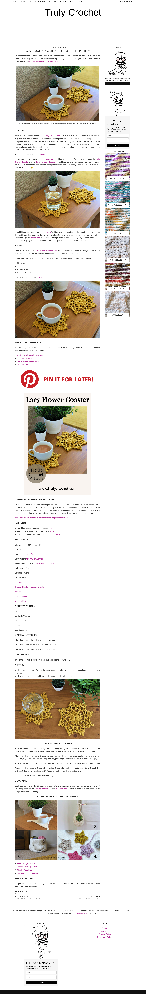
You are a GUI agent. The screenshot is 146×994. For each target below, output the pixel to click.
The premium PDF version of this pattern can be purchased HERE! (42, 518)
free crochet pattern (74, 893)
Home (15, 2)
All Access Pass (67, 2)
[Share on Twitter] (20, 891)
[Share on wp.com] (27, 891)
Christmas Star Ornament (27, 873)
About (104, 928)
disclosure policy (54, 125)
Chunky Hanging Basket (27, 867)
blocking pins (61, 789)
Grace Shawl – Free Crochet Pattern (28, 897)
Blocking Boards (21, 596)
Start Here (26, 2)
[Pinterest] (124, 1)
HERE (43, 154)
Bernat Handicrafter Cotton (28, 361)
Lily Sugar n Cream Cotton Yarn (30, 355)
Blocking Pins (20, 601)
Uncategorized (62, 47)
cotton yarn (49, 159)
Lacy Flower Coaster (53, 136)
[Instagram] (122, 1)
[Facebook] (127, 1)
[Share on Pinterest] (23, 891)
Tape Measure (20, 591)
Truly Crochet (73, 12)
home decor (86, 893)
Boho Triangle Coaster (26, 864)
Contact (104, 931)
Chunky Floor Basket (25, 870)
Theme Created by (127, 992)
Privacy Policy (104, 934)
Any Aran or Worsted (34, 559)
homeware (94, 893)
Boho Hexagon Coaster (45, 162)
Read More (117, 84)
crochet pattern (61, 893)
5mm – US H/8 (26, 554)
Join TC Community (71, 992)
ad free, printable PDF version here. (43, 61)
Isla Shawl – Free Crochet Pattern (88, 897)
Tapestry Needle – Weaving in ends (29, 587)
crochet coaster (22, 893)
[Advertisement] (73, 32)
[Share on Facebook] (18, 891)
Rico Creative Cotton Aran (46, 251)
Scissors (18, 582)
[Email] (131, 1)
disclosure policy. (82, 913)
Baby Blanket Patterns (45, 2)
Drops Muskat (22, 365)
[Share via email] (16, 891)
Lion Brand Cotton (24, 358)
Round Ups (83, 2)
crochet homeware (49, 893)
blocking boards (41, 789)
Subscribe (118, 145)
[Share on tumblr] (25, 891)
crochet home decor (35, 893)
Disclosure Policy (104, 937)
